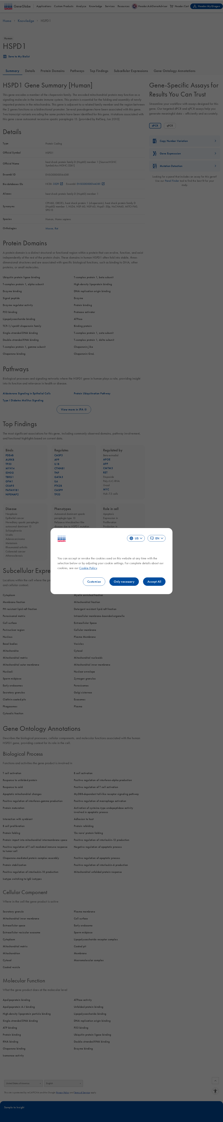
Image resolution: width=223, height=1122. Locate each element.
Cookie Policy (88, 568)
